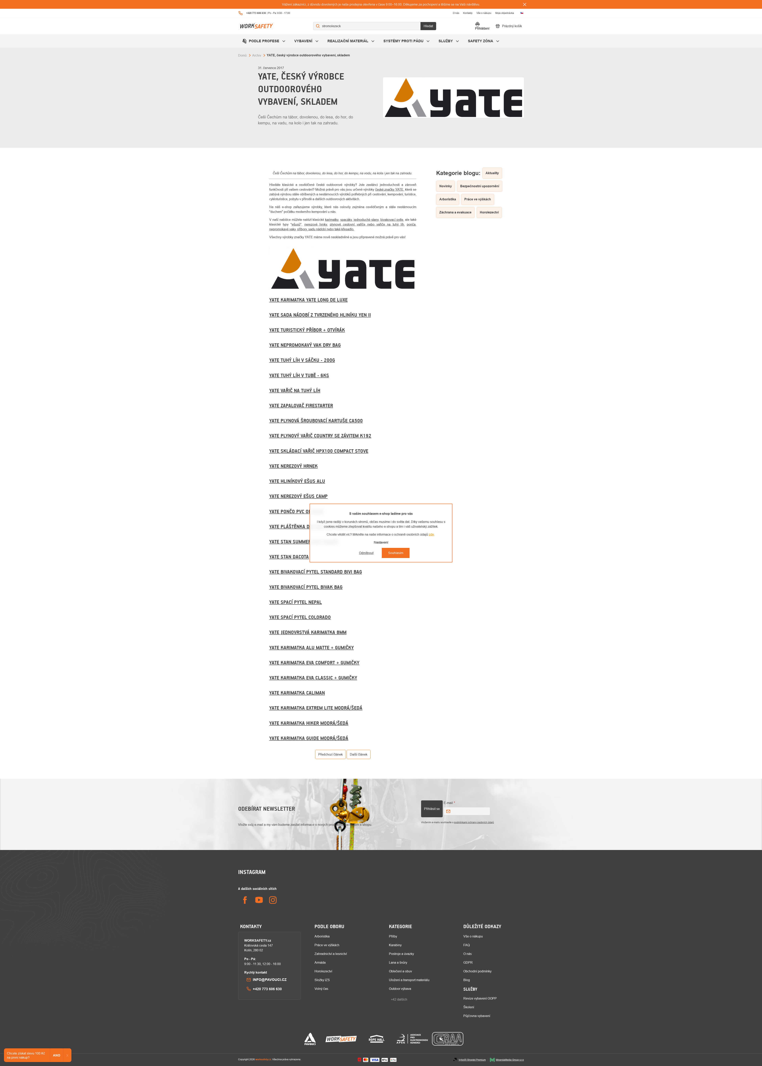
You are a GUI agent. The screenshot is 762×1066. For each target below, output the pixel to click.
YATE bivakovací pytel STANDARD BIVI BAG (315, 572)
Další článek (358, 754)
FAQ (466, 945)
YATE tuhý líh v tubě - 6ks (299, 375)
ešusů (296, 224)
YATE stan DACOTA (289, 557)
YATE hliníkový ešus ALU (297, 481)
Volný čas (321, 988)
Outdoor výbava (400, 988)
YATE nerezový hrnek (293, 466)
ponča (411, 224)
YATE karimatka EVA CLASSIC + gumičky (313, 678)
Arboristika (322, 936)
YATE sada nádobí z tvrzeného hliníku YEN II (320, 315)
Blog (466, 980)
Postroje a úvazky (401, 954)
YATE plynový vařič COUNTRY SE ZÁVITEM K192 (320, 436)
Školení (468, 1007)
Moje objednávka (504, 13)
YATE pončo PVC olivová (296, 511)
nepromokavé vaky (282, 229)
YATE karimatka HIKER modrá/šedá (308, 723)
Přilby (393, 936)
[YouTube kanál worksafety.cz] (259, 900)
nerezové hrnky (315, 224)
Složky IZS (322, 980)
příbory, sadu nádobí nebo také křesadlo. (325, 229)
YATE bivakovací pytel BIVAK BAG (306, 587)
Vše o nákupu (483, 13)
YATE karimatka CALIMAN (297, 693)
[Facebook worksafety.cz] (245, 900)
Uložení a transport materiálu (409, 980)
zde (431, 534)
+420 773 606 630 (267, 989)
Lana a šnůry (398, 962)
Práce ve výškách (327, 945)
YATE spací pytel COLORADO (300, 617)
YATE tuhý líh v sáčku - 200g (302, 360)
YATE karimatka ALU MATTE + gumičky (311, 647)
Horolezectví (323, 971)
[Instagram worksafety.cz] (273, 900)
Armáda (320, 962)
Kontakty (467, 13)
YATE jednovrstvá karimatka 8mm (307, 632)
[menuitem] (264, 41)
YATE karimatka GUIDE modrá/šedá (308, 738)
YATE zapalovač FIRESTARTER (301, 405)
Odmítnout (366, 553)
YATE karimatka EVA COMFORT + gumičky (314, 663)
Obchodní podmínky (477, 971)
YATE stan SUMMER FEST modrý (304, 542)
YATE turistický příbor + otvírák (307, 330)
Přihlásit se (432, 809)
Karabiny (395, 945)
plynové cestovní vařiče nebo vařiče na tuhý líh (367, 224)
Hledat (428, 26)
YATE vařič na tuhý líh (294, 390)
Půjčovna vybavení (476, 1016)
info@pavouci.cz (270, 980)
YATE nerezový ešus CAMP (298, 496)
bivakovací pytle (391, 219)
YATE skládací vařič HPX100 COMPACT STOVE (318, 451)
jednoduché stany (366, 219)
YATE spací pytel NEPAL (295, 602)
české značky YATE (389, 189)
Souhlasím (395, 553)
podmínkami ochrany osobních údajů (474, 822)
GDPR (468, 962)
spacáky (346, 219)
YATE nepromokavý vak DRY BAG (305, 345)
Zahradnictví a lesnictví (331, 954)
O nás (456, 13)
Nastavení (381, 542)
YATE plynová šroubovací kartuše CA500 (316, 421)
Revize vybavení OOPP (480, 998)
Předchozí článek (330, 754)
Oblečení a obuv (400, 971)
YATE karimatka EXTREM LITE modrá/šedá (315, 708)
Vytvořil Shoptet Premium (472, 1059)
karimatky (331, 219)
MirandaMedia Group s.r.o (510, 1059)
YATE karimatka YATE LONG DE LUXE (308, 300)
